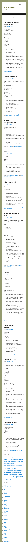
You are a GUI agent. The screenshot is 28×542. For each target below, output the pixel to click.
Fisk (4, 489)
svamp (18, 474)
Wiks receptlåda (9, 7)
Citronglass (7, 152)
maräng (20, 265)
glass (5, 176)
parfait (10, 208)
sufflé (21, 146)
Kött (4, 501)
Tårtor (13, 265)
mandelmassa (6, 71)
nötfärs (15, 470)
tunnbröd (5, 477)
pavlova (5, 266)
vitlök (5, 479)
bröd (5, 457)
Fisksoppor (6, 490)
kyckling (20, 461)
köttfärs (5, 468)
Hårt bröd (5, 499)
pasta (5, 472)
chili (5, 459)
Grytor (5, 497)
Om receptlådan (16, 14)
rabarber (5, 320)
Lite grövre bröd (7, 508)
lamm (8, 468)
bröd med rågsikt (11, 457)
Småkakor (6, 527)
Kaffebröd (14, 70)
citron (22, 175)
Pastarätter (6, 519)
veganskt (17, 115)
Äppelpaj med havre (10, 77)
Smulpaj (6, 272)
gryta (17, 459)
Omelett (5, 515)
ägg (22, 207)
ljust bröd (6, 470)
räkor (16, 472)
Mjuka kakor (18, 70)
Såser (5, 526)
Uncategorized (6, 538)
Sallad (5, 523)
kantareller (13, 461)
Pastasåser (6, 521)
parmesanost (20, 470)
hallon (10, 176)
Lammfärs (6, 505)
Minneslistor (9, 14)
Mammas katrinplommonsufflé (10, 122)
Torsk (5, 534)
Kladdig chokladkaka (10, 423)
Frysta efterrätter (15, 175)
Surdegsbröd (6, 531)
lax (14, 468)
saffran (10, 71)
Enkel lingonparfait (10, 182)
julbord (8, 461)
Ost (4, 516)
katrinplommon (17, 146)
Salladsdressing (7, 525)
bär (20, 319)
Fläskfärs (5, 492)
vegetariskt (18, 476)
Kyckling (5, 503)
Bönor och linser (7, 484)
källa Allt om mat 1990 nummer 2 (9, 463)
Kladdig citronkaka (10, 359)
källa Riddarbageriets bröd (17, 467)
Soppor (5, 530)
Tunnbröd (5, 536)
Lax (4, 507)
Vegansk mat (14, 114)
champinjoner (18, 457)
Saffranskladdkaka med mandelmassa (11, 23)
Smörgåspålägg (7, 529)
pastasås (8, 472)
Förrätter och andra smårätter (9, 494)
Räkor (5, 522)
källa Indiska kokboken (7, 466)
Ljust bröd (6, 510)
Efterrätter (10, 70)
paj (21, 319)
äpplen (7, 115)
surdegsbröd (13, 474)
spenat (9, 474)
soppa (5, 474)
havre (14, 115)
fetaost (12, 459)
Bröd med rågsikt (7, 486)
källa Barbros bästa (19, 465)
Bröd (5, 485)
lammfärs (11, 468)
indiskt (5, 461)
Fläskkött (5, 493)
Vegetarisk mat (20, 114)
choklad (20, 450)
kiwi (17, 265)
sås (21, 474)
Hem (5, 14)
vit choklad (19, 354)
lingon (8, 208)
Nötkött (5, 514)
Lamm (5, 504)
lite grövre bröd (17, 468)
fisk (15, 459)
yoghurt (7, 479)
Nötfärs (5, 512)
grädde (7, 176)
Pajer (13, 319)
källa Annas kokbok (9, 417)
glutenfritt (10, 115)
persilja (13, 472)
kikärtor (16, 461)
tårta (8, 266)
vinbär (10, 266)
